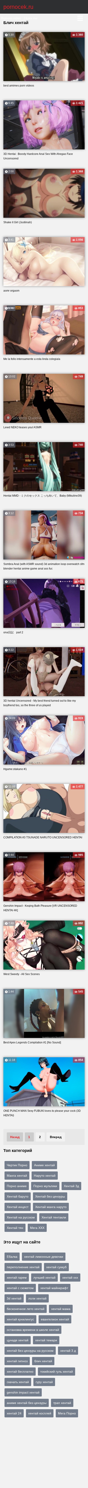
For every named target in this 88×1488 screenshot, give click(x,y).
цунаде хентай (17, 1340)
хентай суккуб (56, 1267)
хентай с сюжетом (20, 1288)
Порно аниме (17, 1186)
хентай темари (46, 1340)
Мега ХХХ (37, 1228)
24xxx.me (30, 18)
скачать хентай (18, 1382)
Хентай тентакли (54, 1217)
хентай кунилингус (20, 1319)
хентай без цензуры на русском (30, 1350)
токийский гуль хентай (56, 1371)
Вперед (56, 1137)
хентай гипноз (17, 1361)
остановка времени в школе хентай (33, 1330)
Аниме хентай (44, 1165)
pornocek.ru (18, 7)
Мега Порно (67, 1413)
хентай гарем (17, 1277)
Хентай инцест (17, 1207)
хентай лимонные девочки (43, 1256)
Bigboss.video (11, 18)
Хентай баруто (17, 1196)
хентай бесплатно (20, 1371)
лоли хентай (37, 1298)
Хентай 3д (71, 1186)
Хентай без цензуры (50, 1196)
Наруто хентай (45, 1175)
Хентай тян (15, 1228)
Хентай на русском (21, 1217)
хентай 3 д (68, 1350)
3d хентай (14, 1298)
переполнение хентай (23, 1267)
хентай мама (60, 1309)
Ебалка (12, 1256)
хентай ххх (70, 1277)
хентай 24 (14, 1413)
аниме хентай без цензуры (26, 1403)
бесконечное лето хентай (25, 1309)
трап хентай (62, 1403)
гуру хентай (44, 1382)
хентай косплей (39, 1413)
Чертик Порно (17, 1165)
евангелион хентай (55, 1319)
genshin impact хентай (23, 1392)
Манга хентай (17, 1175)
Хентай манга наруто (51, 1207)
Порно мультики (45, 1186)
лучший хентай (44, 1277)
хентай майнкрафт (54, 1288)
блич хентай (43, 1361)
